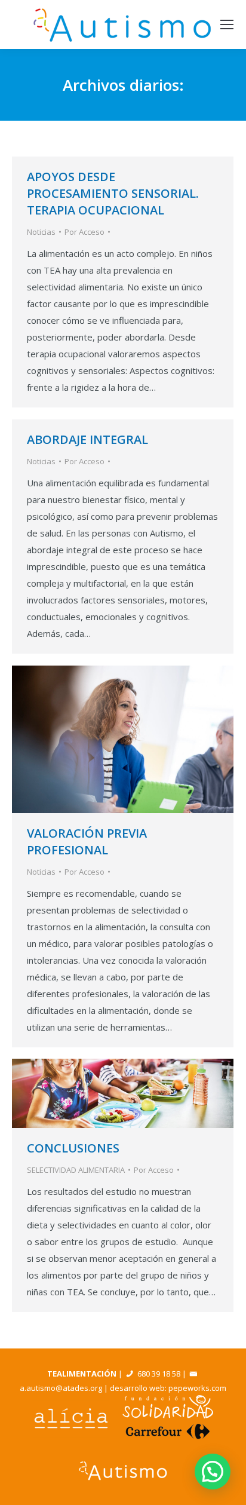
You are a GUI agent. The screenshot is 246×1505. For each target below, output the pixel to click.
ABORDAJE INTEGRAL (87, 439)
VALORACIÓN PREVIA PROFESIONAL (87, 841)
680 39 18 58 (158, 1373)
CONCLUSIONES (73, 1148)
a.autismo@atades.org (61, 1388)
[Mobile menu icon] (227, 24)
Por (84, 231)
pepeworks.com (197, 1388)
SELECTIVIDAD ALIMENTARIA (76, 1169)
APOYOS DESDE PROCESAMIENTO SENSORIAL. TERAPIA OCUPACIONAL (113, 193)
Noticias (41, 231)
